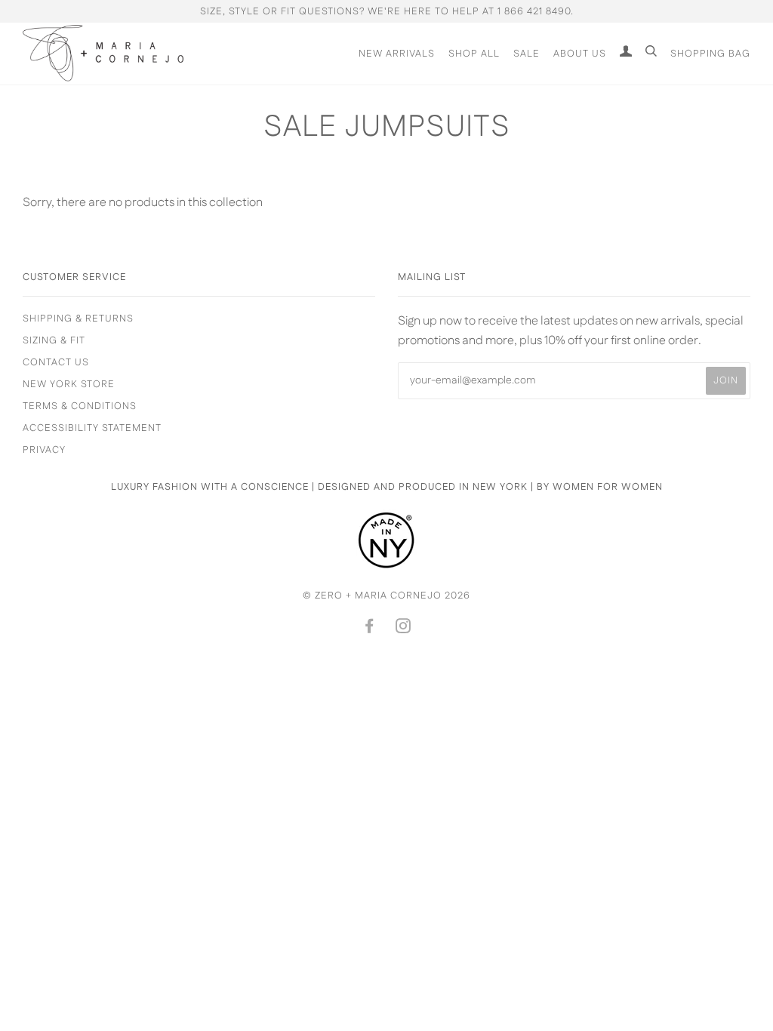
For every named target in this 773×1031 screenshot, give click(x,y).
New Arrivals (397, 53)
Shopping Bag (710, 53)
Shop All (474, 53)
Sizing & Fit (54, 340)
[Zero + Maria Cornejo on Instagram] (403, 629)
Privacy (44, 450)
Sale (526, 53)
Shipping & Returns (78, 318)
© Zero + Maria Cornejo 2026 (386, 595)
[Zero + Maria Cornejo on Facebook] (369, 629)
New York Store (69, 384)
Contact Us (56, 362)
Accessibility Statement (92, 428)
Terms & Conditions (80, 406)
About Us (579, 53)
